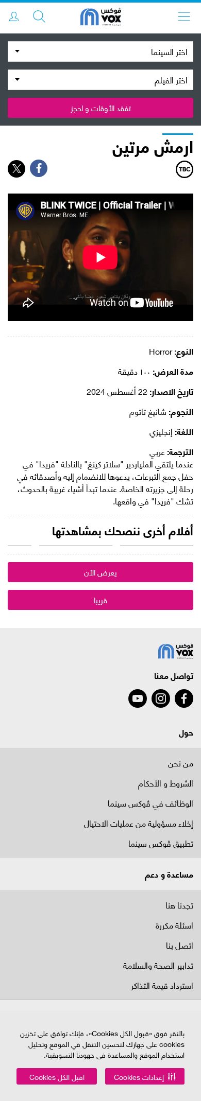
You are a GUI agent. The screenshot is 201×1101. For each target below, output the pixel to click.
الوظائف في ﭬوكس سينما (150, 804)
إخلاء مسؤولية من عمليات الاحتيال (138, 824)
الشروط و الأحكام (165, 784)
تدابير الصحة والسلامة (158, 966)
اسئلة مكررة (174, 926)
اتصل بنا (179, 946)
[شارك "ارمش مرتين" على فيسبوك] (38, 168)
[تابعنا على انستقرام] (161, 698)
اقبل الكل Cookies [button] (57, 1076)
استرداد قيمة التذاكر (162, 986)
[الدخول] (14, 16)
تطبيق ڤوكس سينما (160, 844)
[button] (145, 1076)
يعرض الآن (100, 572)
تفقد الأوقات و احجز (101, 107)
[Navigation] (184, 16)
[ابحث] (39, 16)
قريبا (100, 599)
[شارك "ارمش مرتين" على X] (16, 169)
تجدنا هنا (179, 905)
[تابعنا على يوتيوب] (137, 698)
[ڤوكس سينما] (100, 18)
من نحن (180, 763)
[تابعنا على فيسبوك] (184, 698)
